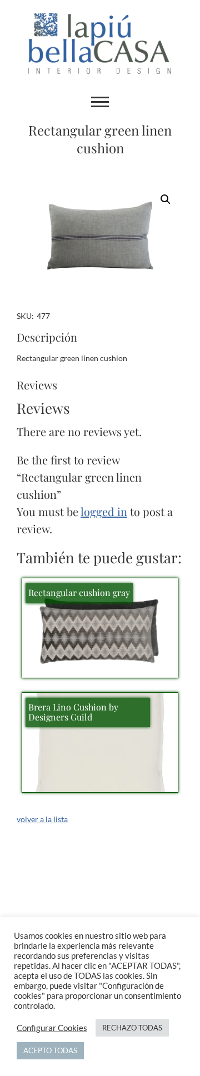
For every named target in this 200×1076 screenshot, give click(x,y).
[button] (166, 199)
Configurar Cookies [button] (52, 1028)
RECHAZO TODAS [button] (132, 1027)
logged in (104, 511)
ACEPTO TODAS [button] (50, 1050)
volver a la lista (42, 819)
